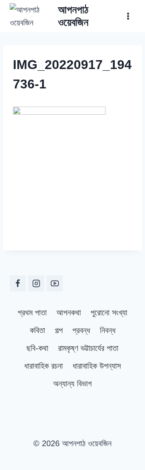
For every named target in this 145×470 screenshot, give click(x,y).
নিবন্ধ (108, 330)
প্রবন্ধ (81, 330)
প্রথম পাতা (32, 312)
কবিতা (37, 330)
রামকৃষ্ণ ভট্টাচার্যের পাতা (88, 348)
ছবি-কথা (37, 348)
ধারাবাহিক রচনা (43, 365)
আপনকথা (68, 312)
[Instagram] (36, 283)
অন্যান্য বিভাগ (72, 383)
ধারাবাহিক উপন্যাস (96, 365)
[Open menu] (127, 16)
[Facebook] (18, 283)
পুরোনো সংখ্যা (109, 312)
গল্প (59, 330)
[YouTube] (55, 283)
